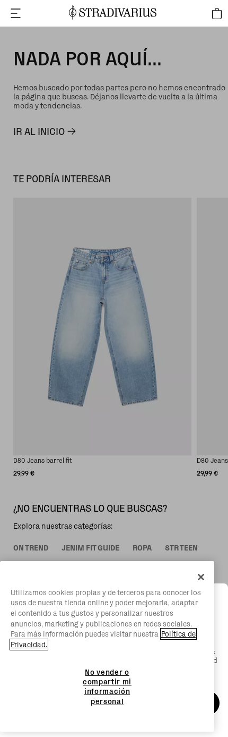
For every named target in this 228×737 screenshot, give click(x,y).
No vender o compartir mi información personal (107, 686)
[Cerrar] (201, 577)
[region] (107, 646)
